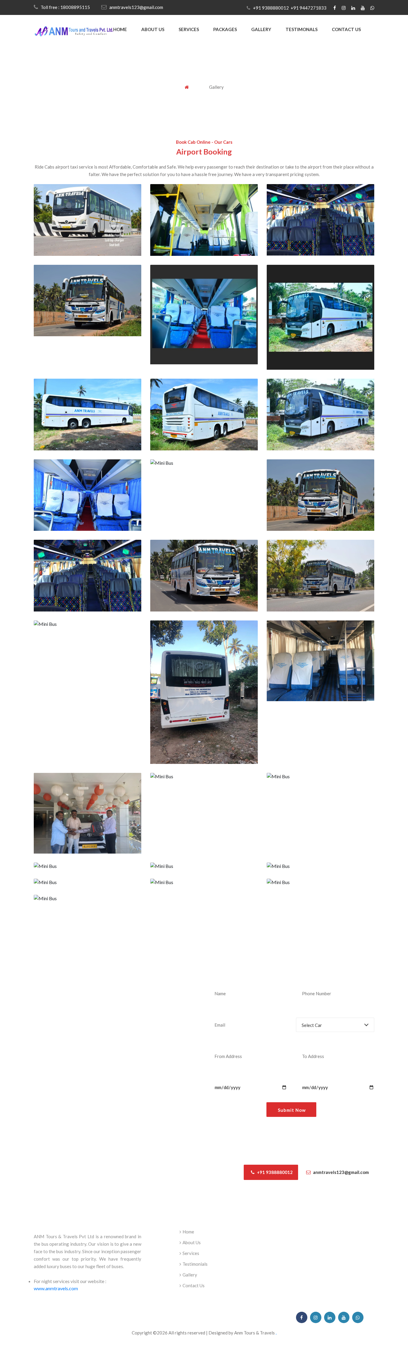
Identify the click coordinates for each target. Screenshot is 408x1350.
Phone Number (311, 980)
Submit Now (292, 1110)
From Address (222, 1043)
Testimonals (301, 29)
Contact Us (346, 29)
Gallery (261, 29)
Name (214, 980)
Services (189, 29)
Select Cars (307, 1011)
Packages (225, 29)
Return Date (308, 1074)
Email (214, 1011)
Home (120, 29)
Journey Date (222, 1074)
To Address (307, 1043)
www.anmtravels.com (56, 1288)
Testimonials (195, 1264)
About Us (152, 29)
